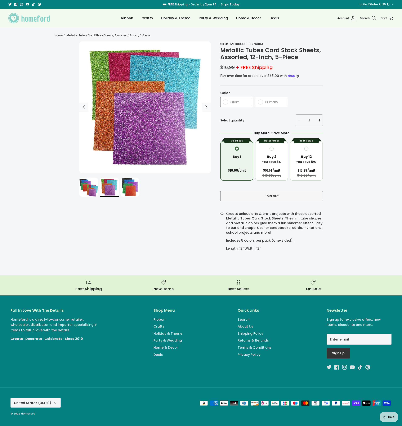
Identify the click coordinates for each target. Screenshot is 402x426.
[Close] (241, 174)
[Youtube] (204, 239)
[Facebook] (191, 239)
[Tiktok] (210, 239)
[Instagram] (198, 239)
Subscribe (201, 225)
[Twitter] (185, 239)
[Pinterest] (216, 239)
